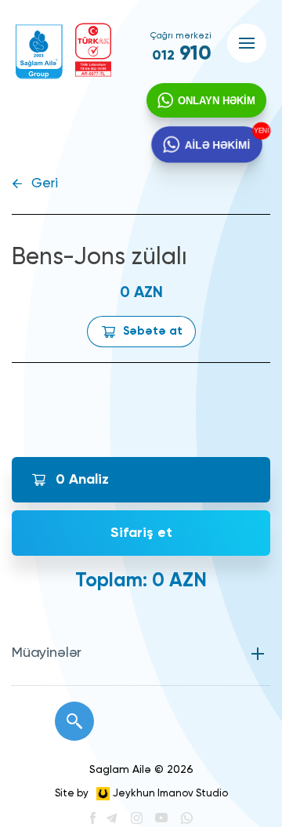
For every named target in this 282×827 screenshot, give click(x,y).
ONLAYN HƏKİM (216, 101)
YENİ (259, 131)
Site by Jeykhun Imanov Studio (141, 794)
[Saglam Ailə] (39, 52)
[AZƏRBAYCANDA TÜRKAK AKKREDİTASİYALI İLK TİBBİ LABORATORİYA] (93, 50)
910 (182, 54)
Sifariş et (141, 533)
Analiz (82, 480)
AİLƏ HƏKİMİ (217, 144)
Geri (44, 183)
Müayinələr (46, 653)
